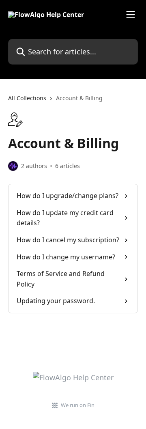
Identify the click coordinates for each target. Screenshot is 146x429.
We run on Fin (77, 405)
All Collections (27, 98)
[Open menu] (130, 14)
